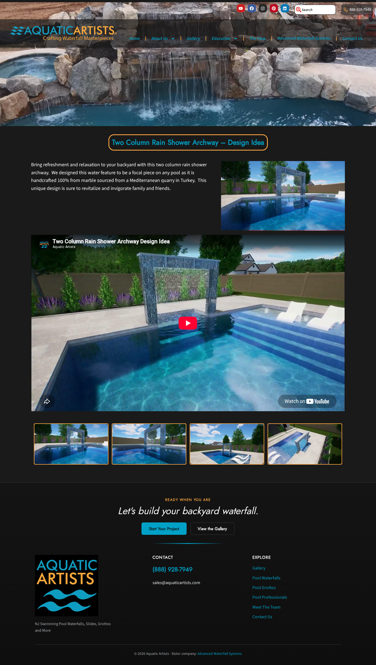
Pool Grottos (264, 588)
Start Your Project (164, 529)
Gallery (193, 39)
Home (134, 39)
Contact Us (352, 39)
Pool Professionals (269, 597)
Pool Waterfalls (266, 578)
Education (221, 39)
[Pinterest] (274, 8)
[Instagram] (263, 8)
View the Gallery (212, 529)
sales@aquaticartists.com (176, 583)
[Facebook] (252, 8)
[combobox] (315, 10)
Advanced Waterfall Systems (304, 38)
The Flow (257, 39)
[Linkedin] (285, 8)
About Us (159, 39)
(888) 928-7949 (172, 569)
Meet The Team (266, 607)
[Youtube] (241, 8)
